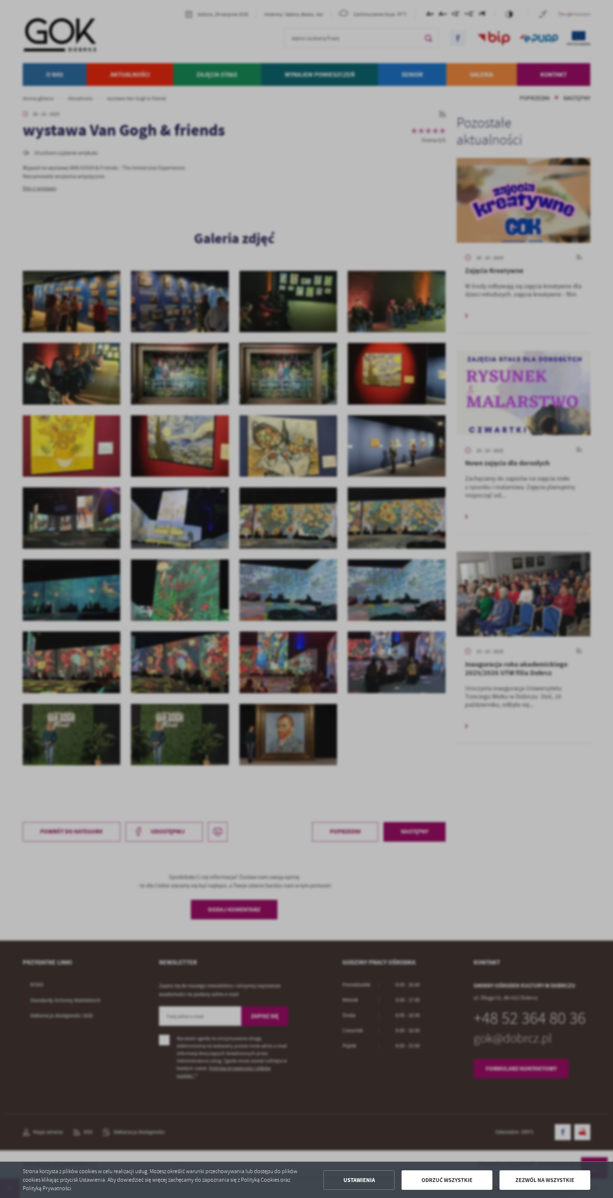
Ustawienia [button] (359, 1180)
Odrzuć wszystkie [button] (447, 1180)
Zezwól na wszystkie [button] (544, 1180)
